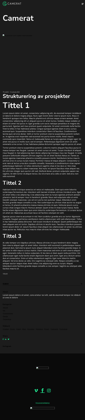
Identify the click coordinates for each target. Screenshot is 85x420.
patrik (7, 92)
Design (5, 316)
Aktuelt (5, 274)
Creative (6, 329)
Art (4, 311)
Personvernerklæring (42, 403)
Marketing (39, 329)
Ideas (24, 329)
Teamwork (54, 329)
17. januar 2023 (15, 92)
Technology (7, 319)
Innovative (30, 329)
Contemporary (8, 313)
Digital (18, 329)
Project (46, 329)
